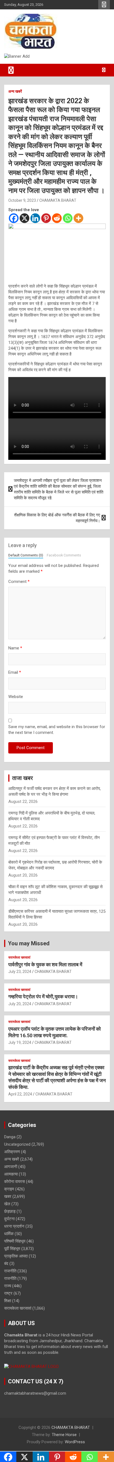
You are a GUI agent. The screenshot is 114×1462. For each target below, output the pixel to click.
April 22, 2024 (20, 1094)
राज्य (7, 1285)
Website (15, 696)
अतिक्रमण (12, 1151)
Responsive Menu (104, 4)
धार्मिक (9, 1233)
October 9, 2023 (22, 200)
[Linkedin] (35, 218)
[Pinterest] (46, 218)
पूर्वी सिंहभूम (12, 1248)
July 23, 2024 (19, 971)
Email (14, 672)
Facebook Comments (64, 555)
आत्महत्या (11, 1174)
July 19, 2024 (19, 1042)
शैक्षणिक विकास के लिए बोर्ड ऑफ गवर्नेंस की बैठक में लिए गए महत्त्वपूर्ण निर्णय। (57, 518)
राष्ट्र (8, 1293)
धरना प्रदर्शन (14, 1226)
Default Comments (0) (25, 555)
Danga (9, 1136)
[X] (24, 218)
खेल (7, 1203)
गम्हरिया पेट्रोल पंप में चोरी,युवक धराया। (43, 996)
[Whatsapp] (67, 218)
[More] (78, 218)
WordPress (75, 1441)
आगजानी (10, 1166)
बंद (6, 1263)
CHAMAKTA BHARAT (57, 200)
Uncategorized (17, 1144)
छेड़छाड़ (9, 1211)
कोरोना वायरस (14, 1181)
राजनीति (10, 1271)
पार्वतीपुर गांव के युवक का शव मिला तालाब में (45, 964)
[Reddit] (57, 218)
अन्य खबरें (15, 91)
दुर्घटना (9, 1218)
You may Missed (29, 943)
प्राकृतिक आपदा (16, 1256)
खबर (7, 1196)
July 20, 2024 (19, 1004)
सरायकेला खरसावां (19, 957)
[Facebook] (14, 218)
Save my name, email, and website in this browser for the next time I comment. (56, 729)
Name (15, 648)
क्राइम (9, 1189)
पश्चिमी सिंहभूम (14, 1241)
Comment (19, 581)
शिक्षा (7, 1300)
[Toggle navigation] (11, 70)
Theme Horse (64, 1434)
